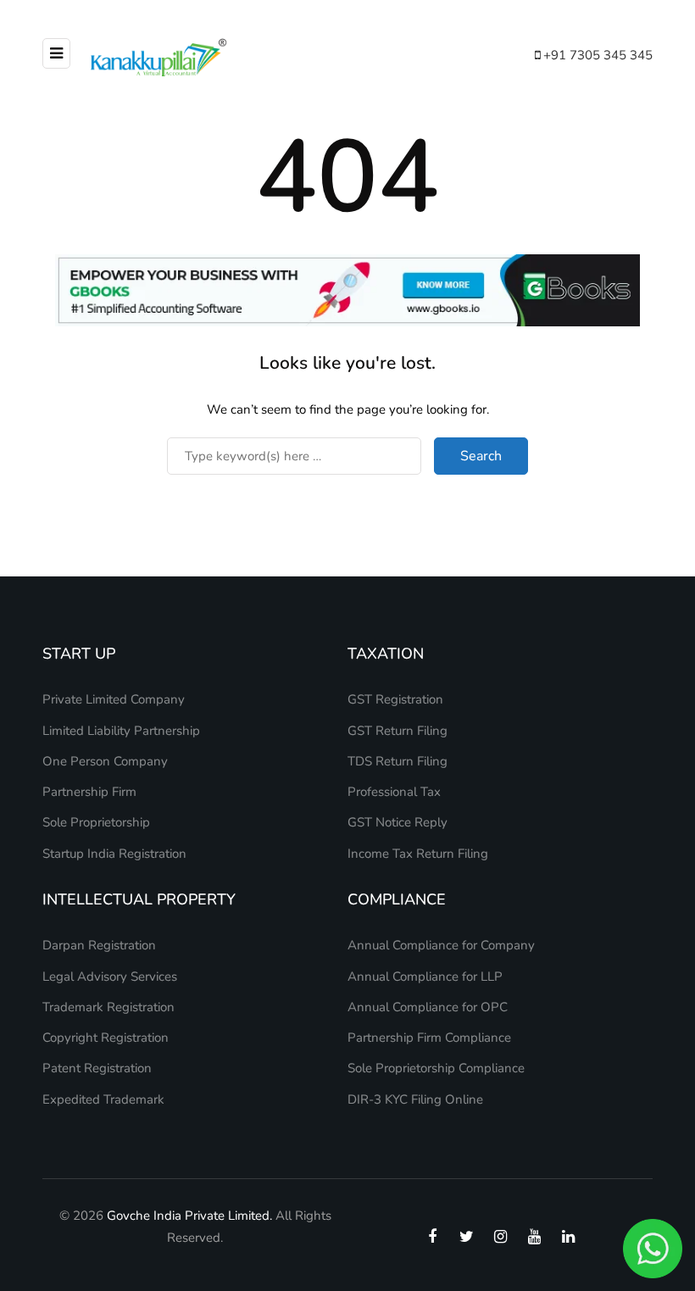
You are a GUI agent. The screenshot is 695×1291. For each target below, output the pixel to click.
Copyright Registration (105, 1037)
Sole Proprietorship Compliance (436, 1068)
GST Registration (395, 699)
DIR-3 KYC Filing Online (415, 1099)
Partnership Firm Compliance (429, 1037)
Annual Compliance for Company (441, 945)
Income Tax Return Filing (418, 853)
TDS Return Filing (398, 761)
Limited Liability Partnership (121, 730)
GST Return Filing (398, 730)
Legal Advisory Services (109, 976)
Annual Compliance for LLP (425, 976)
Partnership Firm (89, 791)
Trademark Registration (108, 1007)
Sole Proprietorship (96, 822)
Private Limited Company (113, 699)
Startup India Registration (114, 853)
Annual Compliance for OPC (428, 1007)
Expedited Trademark (103, 1099)
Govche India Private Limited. (189, 1215)
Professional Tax (394, 791)
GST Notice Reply (398, 822)
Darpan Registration (99, 945)
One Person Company (105, 761)
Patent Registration (97, 1068)
